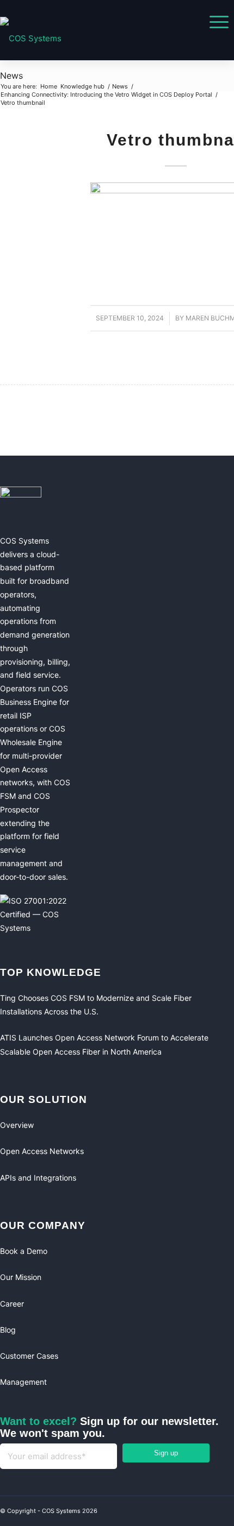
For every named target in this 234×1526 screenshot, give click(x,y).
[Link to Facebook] (179, 1512)
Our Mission (20, 1277)
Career (12, 1303)
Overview (17, 1125)
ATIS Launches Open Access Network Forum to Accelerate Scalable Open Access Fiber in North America (104, 1044)
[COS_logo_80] (90, 38)
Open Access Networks (42, 1151)
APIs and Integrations (38, 1177)
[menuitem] (214, 21)
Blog (8, 1329)
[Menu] (214, 21)
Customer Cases (29, 1355)
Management (23, 1381)
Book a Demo (23, 1251)
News (11, 75)
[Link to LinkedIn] (201, 1512)
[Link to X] (223, 1512)
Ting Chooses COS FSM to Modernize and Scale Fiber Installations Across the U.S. (96, 1004)
